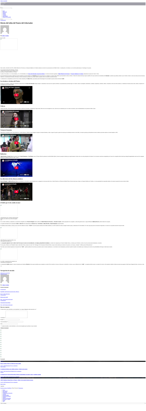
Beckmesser (8, 365)
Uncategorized (3, 20)
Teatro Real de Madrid (10, 371)
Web (1, 323)
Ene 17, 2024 (2, 293)
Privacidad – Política (6, 399)
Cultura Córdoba (5, 35)
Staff (3, 401)
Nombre (2, 319)
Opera (1, 366)
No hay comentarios (14, 365)
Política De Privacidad (7, 17)
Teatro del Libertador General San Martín (36, 73)
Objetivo (4, 13)
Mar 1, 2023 (2, 299)
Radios (4, 400)
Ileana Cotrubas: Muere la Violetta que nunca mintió (10, 363)
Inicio (4, 10)
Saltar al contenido (3, 0)
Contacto (4, 394)
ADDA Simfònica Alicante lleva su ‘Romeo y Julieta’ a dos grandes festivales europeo (16, 380)
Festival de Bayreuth (9, 299)
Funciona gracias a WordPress (6, 388)
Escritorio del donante (7, 396)
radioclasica (8, 293)
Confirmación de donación (7, 393)
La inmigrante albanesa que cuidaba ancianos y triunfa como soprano (13, 369)
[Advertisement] (34, 59)
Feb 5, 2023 (2, 304)
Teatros (4, 366)
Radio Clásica (2, 2)
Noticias (4, 12)
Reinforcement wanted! (4, 297)
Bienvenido (5, 11)
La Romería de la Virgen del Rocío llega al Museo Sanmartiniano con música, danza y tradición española (20, 374)
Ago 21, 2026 (3, 365)
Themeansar (21, 388)
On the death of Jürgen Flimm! (5, 302)
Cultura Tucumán (9, 376)
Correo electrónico (4, 321)
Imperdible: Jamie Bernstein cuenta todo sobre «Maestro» (9, 291)
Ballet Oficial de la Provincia (63, 73)
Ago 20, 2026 (3, 376)
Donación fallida (6, 395)
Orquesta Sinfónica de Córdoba (77, 73)
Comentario (2, 317)
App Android (5, 16)
